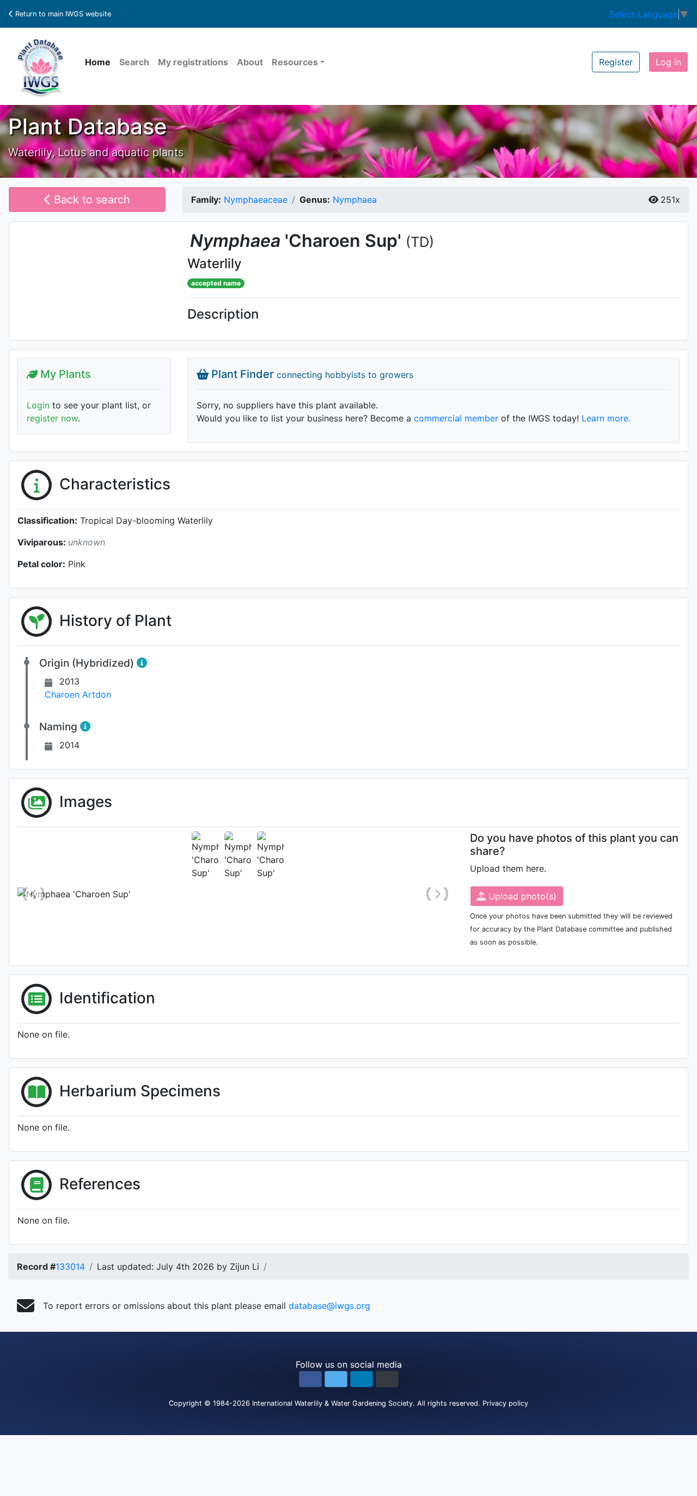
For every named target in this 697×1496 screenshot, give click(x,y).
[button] (310, 1379)
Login (38, 405)
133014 (70, 1266)
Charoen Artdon (78, 694)
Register (616, 62)
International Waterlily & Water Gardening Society (332, 1403)
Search (134, 62)
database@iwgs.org (329, 1305)
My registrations (193, 62)
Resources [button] (295, 62)
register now (52, 418)
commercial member (456, 418)
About (250, 62)
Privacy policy (505, 1403)
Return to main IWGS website (62, 14)
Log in (668, 62)
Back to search (90, 199)
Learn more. (606, 418)
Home (98, 62)
